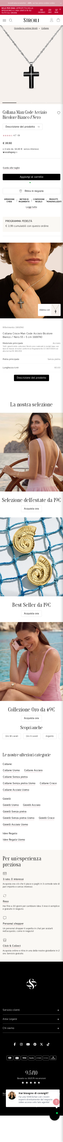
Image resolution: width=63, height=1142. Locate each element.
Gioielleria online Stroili (25, 28)
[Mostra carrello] (58, 20)
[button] (31, 203)
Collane (45, 28)
